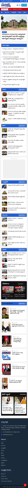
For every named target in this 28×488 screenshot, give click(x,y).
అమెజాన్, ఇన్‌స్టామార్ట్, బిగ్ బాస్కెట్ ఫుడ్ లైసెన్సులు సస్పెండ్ (17, 277)
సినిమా (19, 12)
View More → (21, 283)
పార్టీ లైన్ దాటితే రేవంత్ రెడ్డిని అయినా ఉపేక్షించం (14, 73)
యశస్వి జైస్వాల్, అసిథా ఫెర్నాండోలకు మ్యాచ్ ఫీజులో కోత (16, 135)
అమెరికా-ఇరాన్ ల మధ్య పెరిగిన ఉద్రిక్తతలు (17, 353)
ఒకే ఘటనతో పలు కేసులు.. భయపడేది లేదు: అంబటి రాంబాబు (16, 192)
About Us (3, 474)
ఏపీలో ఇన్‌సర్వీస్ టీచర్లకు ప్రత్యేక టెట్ (16, 197)
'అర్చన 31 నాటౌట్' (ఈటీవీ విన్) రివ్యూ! (17, 119)
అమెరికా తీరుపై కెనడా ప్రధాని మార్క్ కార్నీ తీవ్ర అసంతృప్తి (18, 367)
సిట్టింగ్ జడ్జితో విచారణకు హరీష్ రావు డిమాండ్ (13, 76)
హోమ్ (2, 443)
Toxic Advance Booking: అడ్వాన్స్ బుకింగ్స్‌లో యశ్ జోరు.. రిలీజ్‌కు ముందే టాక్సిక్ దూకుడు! (16, 106)
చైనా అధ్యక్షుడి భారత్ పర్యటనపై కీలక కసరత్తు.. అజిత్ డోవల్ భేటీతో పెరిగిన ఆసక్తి (17, 312)
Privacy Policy (4, 479)
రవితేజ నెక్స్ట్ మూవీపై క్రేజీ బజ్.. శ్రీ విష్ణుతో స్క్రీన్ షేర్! (15, 99)
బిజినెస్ (2, 455)
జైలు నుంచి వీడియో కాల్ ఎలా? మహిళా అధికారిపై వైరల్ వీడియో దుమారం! (14, 63)
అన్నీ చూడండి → (22, 89)
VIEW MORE (23, 394)
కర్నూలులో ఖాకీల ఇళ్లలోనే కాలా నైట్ (11, 85)
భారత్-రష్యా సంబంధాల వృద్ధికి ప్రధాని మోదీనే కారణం (18, 325)
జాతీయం (3, 458)
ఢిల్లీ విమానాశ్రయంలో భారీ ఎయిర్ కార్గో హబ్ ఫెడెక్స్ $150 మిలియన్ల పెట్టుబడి (16, 271)
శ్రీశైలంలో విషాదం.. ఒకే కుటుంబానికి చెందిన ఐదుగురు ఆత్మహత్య (16, 203)
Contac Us (3, 476)
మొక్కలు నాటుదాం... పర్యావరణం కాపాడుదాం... (14, 49)
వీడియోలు (3, 465)
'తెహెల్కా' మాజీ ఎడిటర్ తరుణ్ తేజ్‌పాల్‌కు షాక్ (13, 67)
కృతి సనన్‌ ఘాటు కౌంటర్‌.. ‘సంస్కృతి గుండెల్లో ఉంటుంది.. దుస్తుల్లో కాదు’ (13, 53)
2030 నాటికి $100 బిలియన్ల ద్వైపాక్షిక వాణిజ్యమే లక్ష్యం (17, 340)
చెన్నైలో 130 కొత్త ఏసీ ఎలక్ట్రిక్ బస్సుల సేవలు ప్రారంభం (16, 265)
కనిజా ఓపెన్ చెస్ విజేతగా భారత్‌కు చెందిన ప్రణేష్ (16, 141)
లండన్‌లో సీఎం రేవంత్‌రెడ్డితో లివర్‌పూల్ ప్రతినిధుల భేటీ (15, 381)
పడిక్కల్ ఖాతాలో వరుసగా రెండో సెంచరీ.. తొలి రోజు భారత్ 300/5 (17, 153)
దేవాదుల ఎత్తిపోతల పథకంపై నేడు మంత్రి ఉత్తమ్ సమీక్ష (14, 80)
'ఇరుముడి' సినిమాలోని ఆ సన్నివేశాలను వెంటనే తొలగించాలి (17, 209)
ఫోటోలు (2, 463)
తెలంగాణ (7, 12)
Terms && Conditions (6, 481)
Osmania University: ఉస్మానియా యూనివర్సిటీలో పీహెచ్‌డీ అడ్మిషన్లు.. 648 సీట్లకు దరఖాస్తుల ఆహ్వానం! (14, 58)
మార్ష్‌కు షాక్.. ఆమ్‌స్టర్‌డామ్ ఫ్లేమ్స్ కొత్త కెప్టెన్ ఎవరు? (16, 130)
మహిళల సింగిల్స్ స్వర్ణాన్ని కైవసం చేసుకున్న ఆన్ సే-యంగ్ (15, 147)
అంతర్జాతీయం (4, 460)
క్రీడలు (25, 12)
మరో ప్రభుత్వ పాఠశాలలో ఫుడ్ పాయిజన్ (12, 70)
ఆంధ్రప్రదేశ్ (13, 12)
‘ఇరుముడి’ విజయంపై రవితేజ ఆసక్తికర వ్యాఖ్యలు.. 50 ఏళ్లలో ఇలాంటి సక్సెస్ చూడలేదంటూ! (17, 113)
